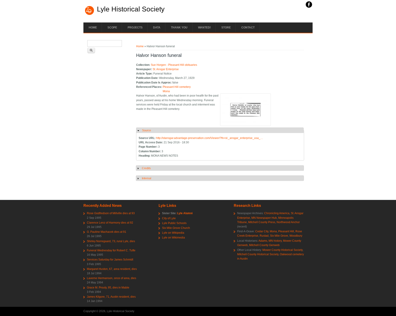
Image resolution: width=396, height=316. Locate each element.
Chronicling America (276, 213)
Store (226, 27)
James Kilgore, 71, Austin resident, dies (111, 296)
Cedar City (261, 231)
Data (156, 27)
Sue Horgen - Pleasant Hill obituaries (174, 65)
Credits (146, 168)
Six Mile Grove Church (176, 228)
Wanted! (204, 27)
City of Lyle (169, 218)
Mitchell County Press (261, 222)
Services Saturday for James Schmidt (110, 259)
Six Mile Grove (279, 235)
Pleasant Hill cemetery (177, 87)
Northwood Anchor (288, 222)
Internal (146, 178)
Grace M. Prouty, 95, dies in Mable (108, 287)
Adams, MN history (270, 240)
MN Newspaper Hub (264, 217)
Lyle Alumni (184, 213)
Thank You (179, 27)
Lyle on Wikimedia (173, 237)
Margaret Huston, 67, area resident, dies (112, 269)
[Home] (90, 14)
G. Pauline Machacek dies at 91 (106, 231)
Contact (248, 27)
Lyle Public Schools (174, 223)
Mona (166, 91)
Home (93, 27)
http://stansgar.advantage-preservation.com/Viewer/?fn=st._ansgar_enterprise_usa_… (209, 138)
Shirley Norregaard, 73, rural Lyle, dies (111, 241)
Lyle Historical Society (131, 9)
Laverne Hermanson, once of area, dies (111, 278)
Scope (112, 27)
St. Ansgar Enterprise (166, 69)
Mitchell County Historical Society (257, 254)
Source (146, 130)
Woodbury (295, 235)
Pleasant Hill (286, 231)
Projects (135, 27)
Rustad (264, 235)
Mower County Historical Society (282, 250)
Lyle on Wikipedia (173, 232)
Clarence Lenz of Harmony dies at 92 (110, 222)
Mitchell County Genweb (264, 245)
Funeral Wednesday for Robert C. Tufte (111, 250)
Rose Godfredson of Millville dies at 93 (111, 213)
